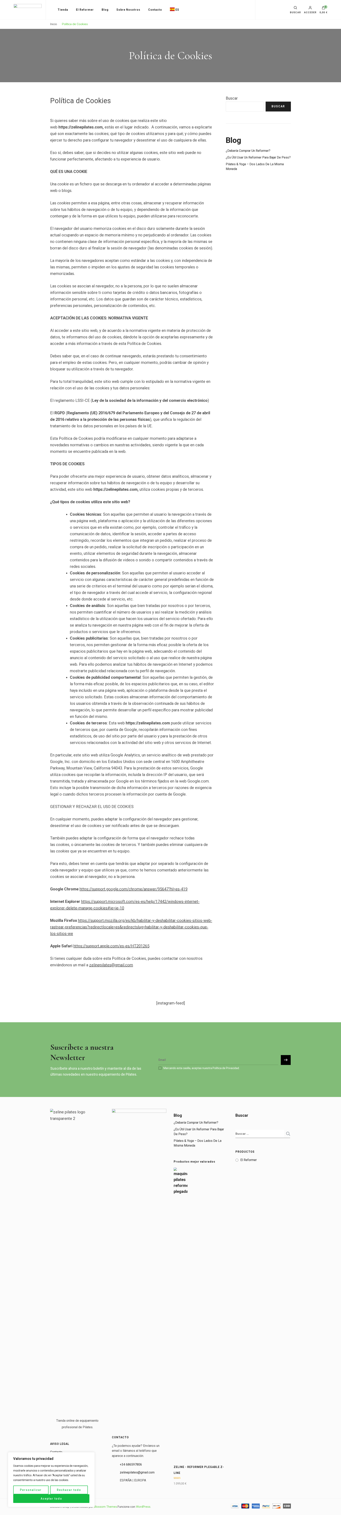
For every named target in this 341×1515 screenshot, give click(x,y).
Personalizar (31, 1489)
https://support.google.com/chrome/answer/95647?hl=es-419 (133, 889)
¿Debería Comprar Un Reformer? (248, 151)
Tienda (63, 9)
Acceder (310, 12)
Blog (105, 9)
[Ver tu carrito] (323, 8)
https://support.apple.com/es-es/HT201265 (111, 946)
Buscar (232, 98)
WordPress (143, 1506)
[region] (51, 1479)
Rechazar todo (69, 1489)
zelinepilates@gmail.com (111, 965)
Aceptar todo (51, 1498)
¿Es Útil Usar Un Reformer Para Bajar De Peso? (258, 157)
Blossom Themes (105, 1506)
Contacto (155, 9)
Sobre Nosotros (128, 9)
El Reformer (85, 9)
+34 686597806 (131, 1464)
